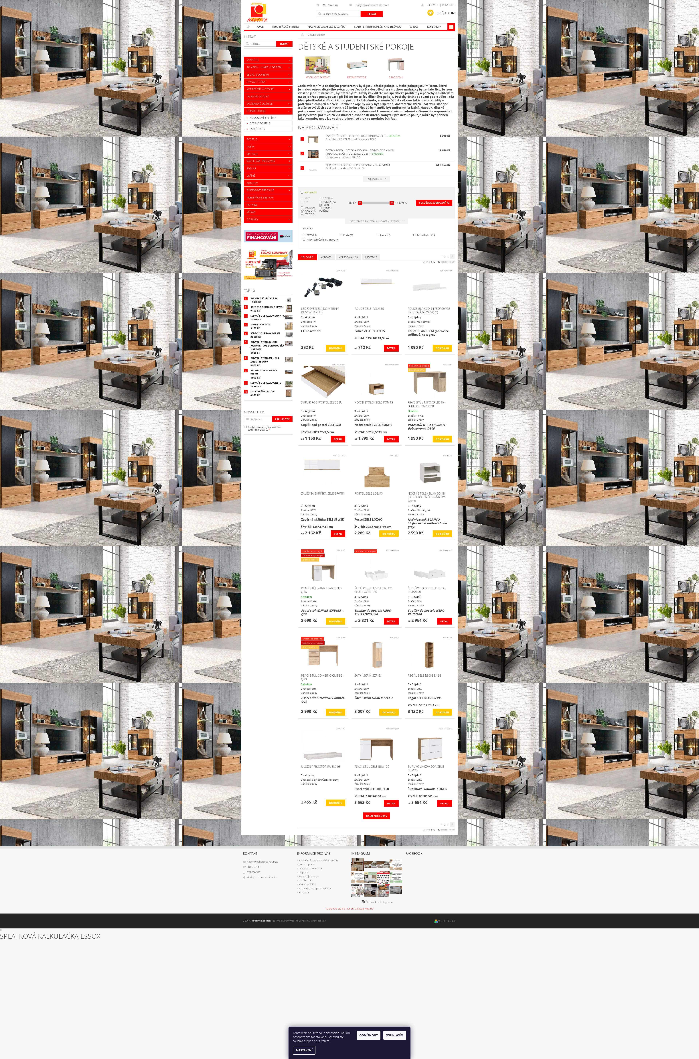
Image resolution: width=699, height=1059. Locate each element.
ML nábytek (425, 235)
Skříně (251, 175)
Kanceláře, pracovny (261, 161)
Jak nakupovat (306, 864)
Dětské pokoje (256, 111)
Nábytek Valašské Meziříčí (326, 26)
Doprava (303, 872)
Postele (252, 139)
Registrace (448, 5)
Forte (348, 235)
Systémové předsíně (260, 190)
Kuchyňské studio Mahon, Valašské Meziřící (349, 909)
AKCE (260, 26)
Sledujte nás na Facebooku (262, 877)
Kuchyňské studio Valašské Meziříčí (318, 860)
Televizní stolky (258, 96)
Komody (252, 183)
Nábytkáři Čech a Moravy (322, 239)
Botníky (252, 204)
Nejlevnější (307, 257)
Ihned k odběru (325, 209)
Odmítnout (368, 1035)
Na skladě (311, 192)
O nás (414, 26)
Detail (391, 348)
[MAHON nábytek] (257, 12)
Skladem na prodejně (308, 209)
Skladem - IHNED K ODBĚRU (264, 67)
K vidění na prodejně (327, 203)
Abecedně (371, 257)
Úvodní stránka (248, 26)
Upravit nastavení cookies (312, 920)
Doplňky (252, 219)
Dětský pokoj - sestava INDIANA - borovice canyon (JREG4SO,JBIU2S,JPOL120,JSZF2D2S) (360, 152)
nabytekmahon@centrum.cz (262, 861)
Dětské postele (260, 123)
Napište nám (306, 880)
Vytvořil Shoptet (446, 921)
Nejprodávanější (348, 257)
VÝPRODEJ (253, 60)
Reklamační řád (307, 884)
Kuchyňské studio (285, 26)
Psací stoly (257, 129)
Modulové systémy (263, 117)
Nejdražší (326, 257)
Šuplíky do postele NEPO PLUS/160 (358, 165)
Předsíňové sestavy (260, 197)
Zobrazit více (375, 179)
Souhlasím (394, 1035)
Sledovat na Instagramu (379, 902)
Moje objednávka (308, 876)
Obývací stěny (256, 82)
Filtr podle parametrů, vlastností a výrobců (375, 221)
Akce (307, 198)
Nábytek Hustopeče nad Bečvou (377, 26)
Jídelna (251, 168)
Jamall (385, 235)
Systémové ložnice (260, 103)
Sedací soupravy (258, 74)
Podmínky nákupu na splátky (315, 888)
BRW (311, 235)
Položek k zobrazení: (434, 202)
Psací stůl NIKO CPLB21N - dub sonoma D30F (363, 136)
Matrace (252, 153)
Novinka (328, 198)
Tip (306, 201)
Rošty (250, 146)
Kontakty (434, 26)
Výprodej (310, 213)
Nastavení (304, 1050)
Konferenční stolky (260, 89)
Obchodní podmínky (310, 868)
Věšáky (251, 212)
